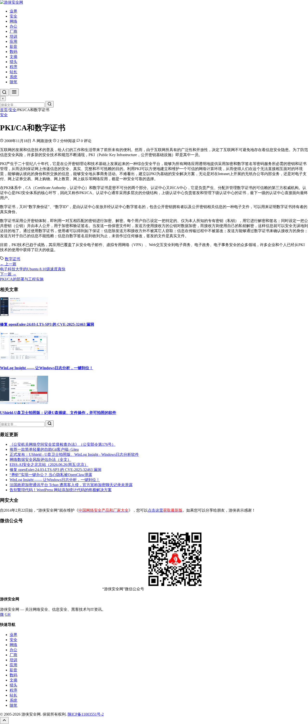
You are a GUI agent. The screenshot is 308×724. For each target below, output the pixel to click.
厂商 (13, 31)
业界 (13, 11)
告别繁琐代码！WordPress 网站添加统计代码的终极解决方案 (61, 490)
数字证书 (12, 259)
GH (8, 614)
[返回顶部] (4, 720)
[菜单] (14, 92)
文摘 (13, 57)
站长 (13, 72)
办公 (13, 26)
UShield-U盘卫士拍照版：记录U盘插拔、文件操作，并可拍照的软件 (58, 413)
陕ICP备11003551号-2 (86, 714)
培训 (13, 36)
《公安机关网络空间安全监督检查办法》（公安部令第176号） (63, 444)
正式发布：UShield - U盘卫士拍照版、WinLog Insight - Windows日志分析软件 (74, 454)
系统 (13, 77)
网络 (13, 21)
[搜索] (4, 92)
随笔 (13, 82)
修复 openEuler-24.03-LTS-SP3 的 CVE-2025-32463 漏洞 (47, 324)
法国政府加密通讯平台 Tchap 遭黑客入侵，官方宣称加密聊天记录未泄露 (71, 485)
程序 (13, 67)
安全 (13, 16)
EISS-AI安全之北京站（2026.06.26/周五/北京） (49, 465)
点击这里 (165, 510)
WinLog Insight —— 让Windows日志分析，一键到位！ (46, 368)
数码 (13, 52)
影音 (13, 46)
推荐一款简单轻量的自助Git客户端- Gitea (44, 449)
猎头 (13, 62)
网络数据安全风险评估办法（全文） (40, 459)
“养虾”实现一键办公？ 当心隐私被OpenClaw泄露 (51, 475)
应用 (13, 41)
